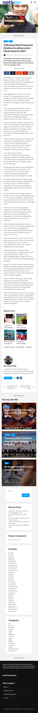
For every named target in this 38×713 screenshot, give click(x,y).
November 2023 (12, 609)
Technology (11, 645)
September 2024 (13, 592)
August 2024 (11, 593)
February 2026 (12, 561)
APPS (9, 624)
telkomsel (29, 347)
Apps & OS (11, 626)
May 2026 (11, 556)
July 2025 (10, 574)
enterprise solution (9, 347)
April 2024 (11, 601)
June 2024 (11, 597)
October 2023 (12, 611)
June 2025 (11, 576)
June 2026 (11, 554)
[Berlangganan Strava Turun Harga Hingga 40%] (19, 473)
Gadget (10, 631)
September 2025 (13, 570)
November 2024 (12, 588)
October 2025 (12, 569)
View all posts (8, 378)
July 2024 (10, 595)
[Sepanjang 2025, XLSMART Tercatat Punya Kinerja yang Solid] (19, 444)
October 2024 (12, 590)
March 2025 (11, 581)
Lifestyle (10, 638)
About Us (6, 687)
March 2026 (11, 560)
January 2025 (11, 585)
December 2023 (12, 608)
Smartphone (11, 643)
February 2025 (12, 583)
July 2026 (10, 553)
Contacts (6, 698)
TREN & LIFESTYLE (13, 649)
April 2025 (11, 579)
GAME (10, 633)
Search (10, 491)
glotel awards (20, 347)
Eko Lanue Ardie (10, 55)
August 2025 (11, 572)
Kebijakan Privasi (8, 690)
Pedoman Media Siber (10, 694)
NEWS (6, 41)
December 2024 (12, 586)
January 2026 (11, 563)
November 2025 (12, 567)
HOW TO (10, 636)
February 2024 (12, 604)
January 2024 (11, 606)
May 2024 (11, 599)
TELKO (10, 41)
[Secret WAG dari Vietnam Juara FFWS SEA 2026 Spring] (19, 416)
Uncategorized (12, 650)
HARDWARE (11, 634)
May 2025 (11, 577)
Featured (10, 629)
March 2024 (11, 602)
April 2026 (11, 558)
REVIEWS (10, 642)
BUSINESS (7, 434)
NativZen (21, 709)
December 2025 (12, 565)
